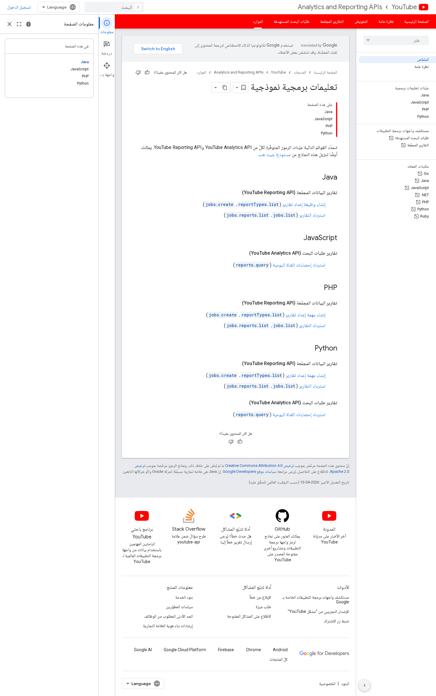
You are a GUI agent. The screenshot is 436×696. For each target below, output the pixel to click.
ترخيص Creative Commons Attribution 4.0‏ (259, 465)
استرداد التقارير (312, 215)
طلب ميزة (263, 606)
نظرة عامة (386, 21)
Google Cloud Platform (185, 649)
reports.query (252, 265)
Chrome (253, 649)
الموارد (258, 21)
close (9, 24)
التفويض (361, 21)
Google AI (143, 649)
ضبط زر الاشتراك (336, 621)
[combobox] (114, 7)
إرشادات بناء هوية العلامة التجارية (168, 625)
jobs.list (284, 215)
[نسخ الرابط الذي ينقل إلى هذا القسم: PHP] (318, 288)
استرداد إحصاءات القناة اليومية (299, 265)
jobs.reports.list (247, 215)
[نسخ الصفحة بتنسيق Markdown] (224, 88)
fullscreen (19, 24)
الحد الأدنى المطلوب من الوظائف (168, 616)
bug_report (28, 24)
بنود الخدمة (184, 597)
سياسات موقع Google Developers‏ (249, 471)
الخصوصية (327, 683)
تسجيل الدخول (19, 7)
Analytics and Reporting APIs (340, 7)
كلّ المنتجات (279, 659)
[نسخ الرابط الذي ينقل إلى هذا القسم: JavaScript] (297, 238)
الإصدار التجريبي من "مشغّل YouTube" (318, 611)
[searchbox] (396, 40)
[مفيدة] (147, 72)
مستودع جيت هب (275, 154)
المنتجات (300, 72)
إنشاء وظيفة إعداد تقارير (303, 204)
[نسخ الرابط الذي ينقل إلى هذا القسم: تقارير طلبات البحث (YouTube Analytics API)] (243, 253)
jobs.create (219, 204)
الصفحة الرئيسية (416, 21)
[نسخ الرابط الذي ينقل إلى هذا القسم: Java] (316, 177)
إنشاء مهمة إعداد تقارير (305, 315)
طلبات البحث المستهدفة (292, 21)
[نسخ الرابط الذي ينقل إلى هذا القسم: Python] (309, 348)
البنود (345, 683)
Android (280, 649)
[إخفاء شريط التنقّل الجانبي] (364, 685)
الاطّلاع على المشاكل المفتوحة (249, 616)
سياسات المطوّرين (179, 606)
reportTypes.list (258, 204)
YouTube (404, 7)
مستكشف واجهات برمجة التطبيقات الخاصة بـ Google (315, 599)
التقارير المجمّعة (332, 21)
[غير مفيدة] (138, 72)
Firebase (226, 649)
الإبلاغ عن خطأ (260, 597)
